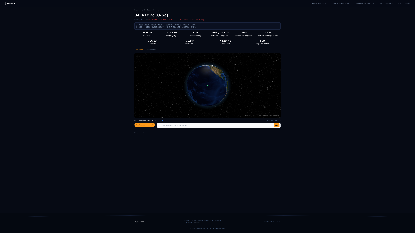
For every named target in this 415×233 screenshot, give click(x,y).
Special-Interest (319, 3)
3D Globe (139, 49)
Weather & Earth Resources (341, 3)
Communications (363, 3)
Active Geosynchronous (150, 10)
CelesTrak (196, 223)
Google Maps (151, 49)
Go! (276, 125)
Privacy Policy (269, 221)
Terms (278, 221)
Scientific (390, 3)
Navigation (377, 3)
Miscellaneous (404, 3)
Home (136, 10)
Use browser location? (144, 125)
